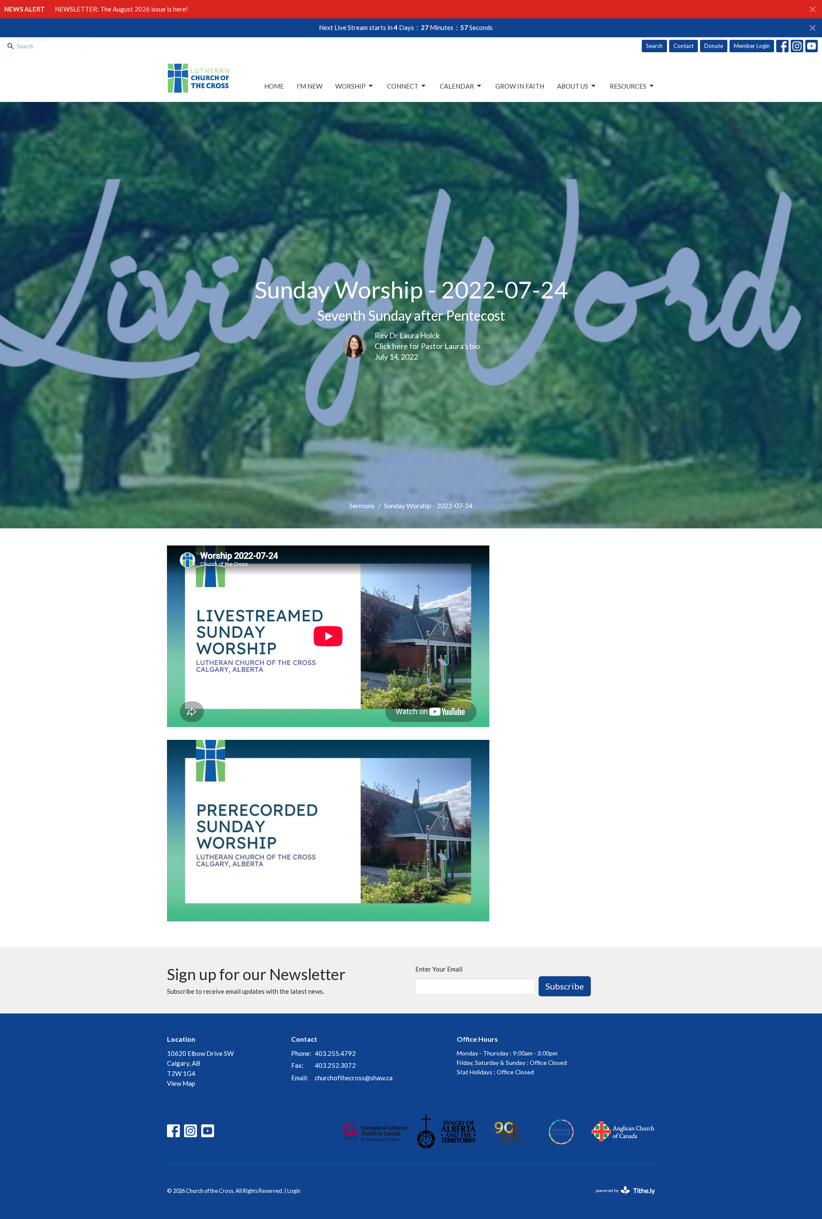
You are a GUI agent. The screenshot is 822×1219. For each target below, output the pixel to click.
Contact (683, 45)
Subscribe (564, 986)
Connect (402, 86)
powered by (621, 1198)
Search (654, 45)
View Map (181, 1083)
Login (294, 1190)
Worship (350, 86)
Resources (628, 86)
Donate (713, 45)
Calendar (457, 86)
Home (274, 86)
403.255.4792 (335, 1053)
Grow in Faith (519, 86)
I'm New (309, 86)
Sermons (362, 505)
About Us (572, 86)
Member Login (752, 45)
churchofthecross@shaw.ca (354, 1078)
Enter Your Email (438, 969)
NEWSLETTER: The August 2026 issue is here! (121, 9)
